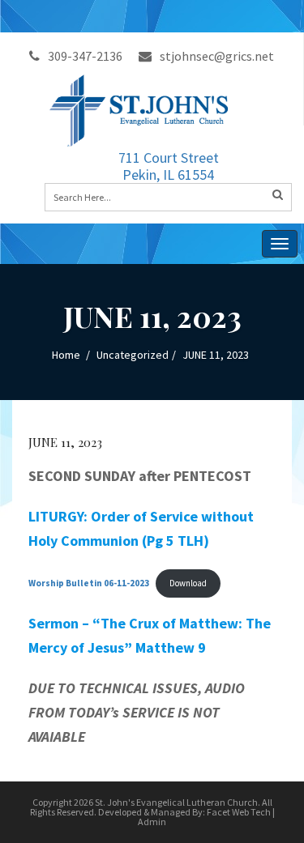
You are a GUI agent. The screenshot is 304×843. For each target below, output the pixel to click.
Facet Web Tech (239, 812)
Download (188, 583)
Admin (152, 821)
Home (66, 354)
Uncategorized (132, 354)
